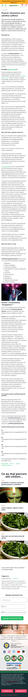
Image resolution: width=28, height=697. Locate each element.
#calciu (12, 463)
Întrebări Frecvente (22, 639)
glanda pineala (12, 69)
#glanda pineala (6, 465)
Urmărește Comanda (8, 637)
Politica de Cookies (12, 682)
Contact (14, 641)
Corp (2, 480)
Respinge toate (20, 691)
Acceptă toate (7, 691)
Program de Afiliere (6, 639)
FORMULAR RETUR (11, 636)
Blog (6, 10)
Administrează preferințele (9, 695)
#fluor (18, 463)
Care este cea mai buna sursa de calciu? (12, 537)
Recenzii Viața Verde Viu (21, 636)
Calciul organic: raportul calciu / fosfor (12, 509)
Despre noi (3, 636)
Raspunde (15, 578)
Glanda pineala (5, 166)
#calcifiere (4, 463)
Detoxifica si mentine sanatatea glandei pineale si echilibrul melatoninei (12, 484)
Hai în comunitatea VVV (19, 637)
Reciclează (14, 639)
